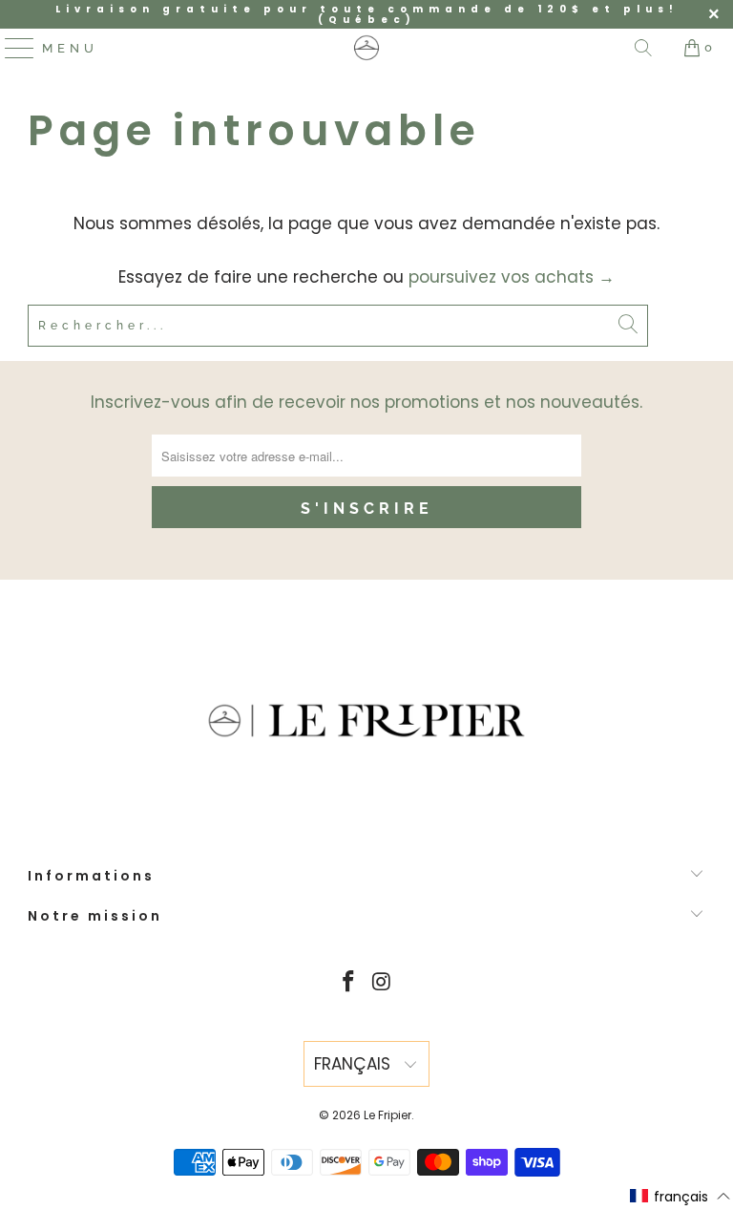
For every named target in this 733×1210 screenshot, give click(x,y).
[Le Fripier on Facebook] (349, 983)
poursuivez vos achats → (511, 276)
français (354, 1063)
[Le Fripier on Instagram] (382, 983)
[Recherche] (643, 48)
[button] (680, 1196)
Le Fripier (387, 1115)
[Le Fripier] (366, 48)
